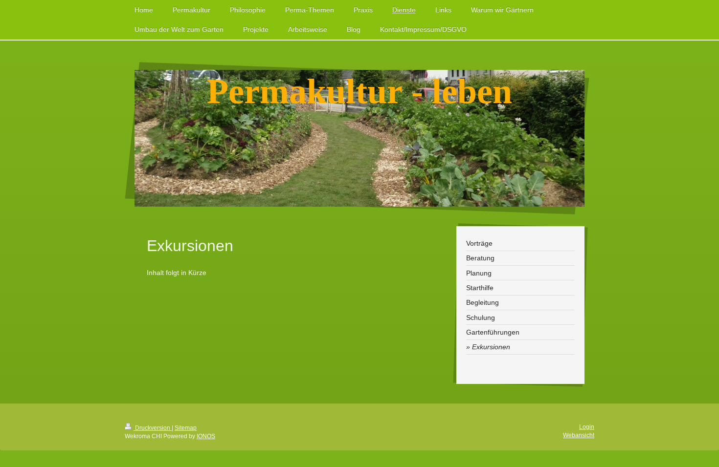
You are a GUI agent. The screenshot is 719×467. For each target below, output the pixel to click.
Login (586, 427)
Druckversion (153, 428)
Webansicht (578, 435)
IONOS (206, 436)
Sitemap (186, 428)
